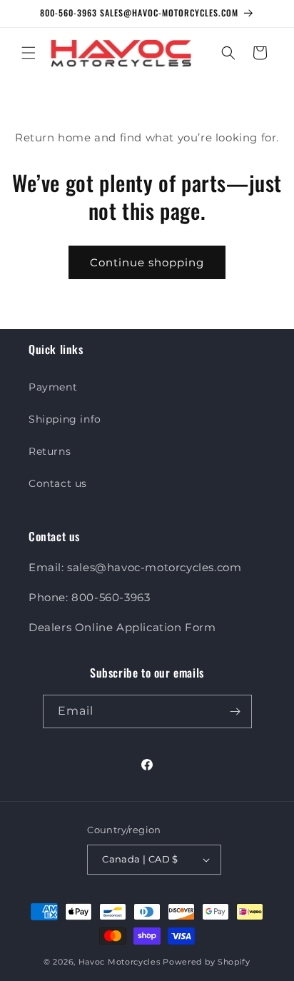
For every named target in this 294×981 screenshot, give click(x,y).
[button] (28, 53)
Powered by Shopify (206, 962)
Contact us (58, 483)
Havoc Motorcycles (119, 962)
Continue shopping (147, 262)
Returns (50, 451)
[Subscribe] (235, 711)
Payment (53, 387)
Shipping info (65, 419)
